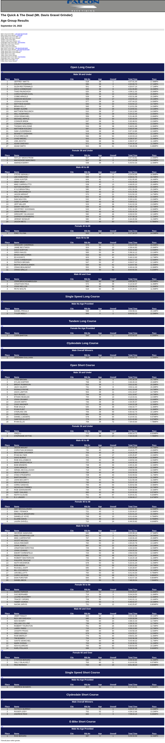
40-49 (18, 34)
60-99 (25, 34)
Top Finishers (21, 42)
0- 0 (20, 36)
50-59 (22, 34)
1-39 (16, 34)
